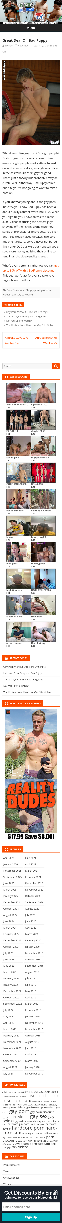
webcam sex (47, 1144)
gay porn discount (42, 1112)
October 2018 (32, 1035)
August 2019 (32, 972)
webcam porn (26, 1144)
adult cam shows (9, 1092)
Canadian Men (9, 1096)
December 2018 (34, 1022)
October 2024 (11, 908)
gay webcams (45, 1121)
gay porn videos (15, 1116)
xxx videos (20, 1147)
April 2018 (30, 1054)
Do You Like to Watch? (16, 685)
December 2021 (12, 1042)
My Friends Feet (9, 1137)
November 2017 (34, 1073)
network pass (23, 1137)
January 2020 (32, 946)
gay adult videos (45, 1105)
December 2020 (34, 883)
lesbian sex (41, 1133)
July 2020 (30, 915)
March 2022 (10, 1029)
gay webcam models (25, 1121)
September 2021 (12, 1060)
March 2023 (10, 972)
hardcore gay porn (18, 1124)
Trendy (9, 45)
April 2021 (30, 864)
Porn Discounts (15, 290)
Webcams (8, 1184)
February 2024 (11, 934)
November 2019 (34, 953)
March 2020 (31, 934)
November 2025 (12, 870)
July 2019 (30, 978)
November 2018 (34, 1029)
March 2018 (31, 1060)
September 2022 (12, 1003)
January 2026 (10, 864)
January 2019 (32, 1016)
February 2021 (33, 877)
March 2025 (10, 889)
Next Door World (37, 1137)
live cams (52, 1133)
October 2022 (11, 997)
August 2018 (32, 1042)
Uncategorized (11, 1177)
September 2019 (34, 965)
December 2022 (12, 991)
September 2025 (12, 877)
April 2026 (8, 858)
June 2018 (30, 1048)
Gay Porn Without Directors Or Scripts (24, 666)
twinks (50, 1141)
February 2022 (11, 1035)
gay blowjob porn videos (40, 1107)
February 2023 (11, 978)
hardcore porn (28, 1127)
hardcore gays (37, 1124)
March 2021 (31, 870)
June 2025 (8, 883)
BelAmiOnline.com (27, 1091)
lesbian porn (28, 1133)
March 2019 (31, 1003)
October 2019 (32, 959)
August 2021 (10, 1067)
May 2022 (8, 1016)
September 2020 (34, 902)
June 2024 (8, 921)
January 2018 (32, 1067)
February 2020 (33, 940)
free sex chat (28, 1104)
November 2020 (34, 889)
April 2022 (8, 1022)
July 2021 (8, 1073)
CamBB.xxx (52, 1091)
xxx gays (7, 1147)
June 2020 (30, 921)
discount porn (42, 1095)
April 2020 (30, 927)
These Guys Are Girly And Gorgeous (23, 679)
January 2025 (10, 896)
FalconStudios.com (11, 1105)
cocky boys (21, 1096)
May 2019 (30, 991)
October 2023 (11, 946)
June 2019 (30, 984)
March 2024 (10, 927)
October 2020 (32, 896)
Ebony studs (37, 1101)
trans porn (22, 1141)
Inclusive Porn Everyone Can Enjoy (22, 673)
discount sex (16, 1100)
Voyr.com (11, 1144)
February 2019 (33, 1010)
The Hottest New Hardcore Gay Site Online (27, 692)
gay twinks (27, 294)
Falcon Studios (49, 1101)
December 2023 (12, 940)
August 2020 (32, 908)
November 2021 (12, 1048)
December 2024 (12, 902)
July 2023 (8, 953)
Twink (6, 1171)
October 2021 (11, 1054)
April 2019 (30, 997)
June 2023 (8, 959)
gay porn (35, 290)
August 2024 (10, 915)
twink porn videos (37, 1140)
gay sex (16, 294)
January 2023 (10, 984)
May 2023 (8, 965)
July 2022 (8, 1010)
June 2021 (30, 858)
